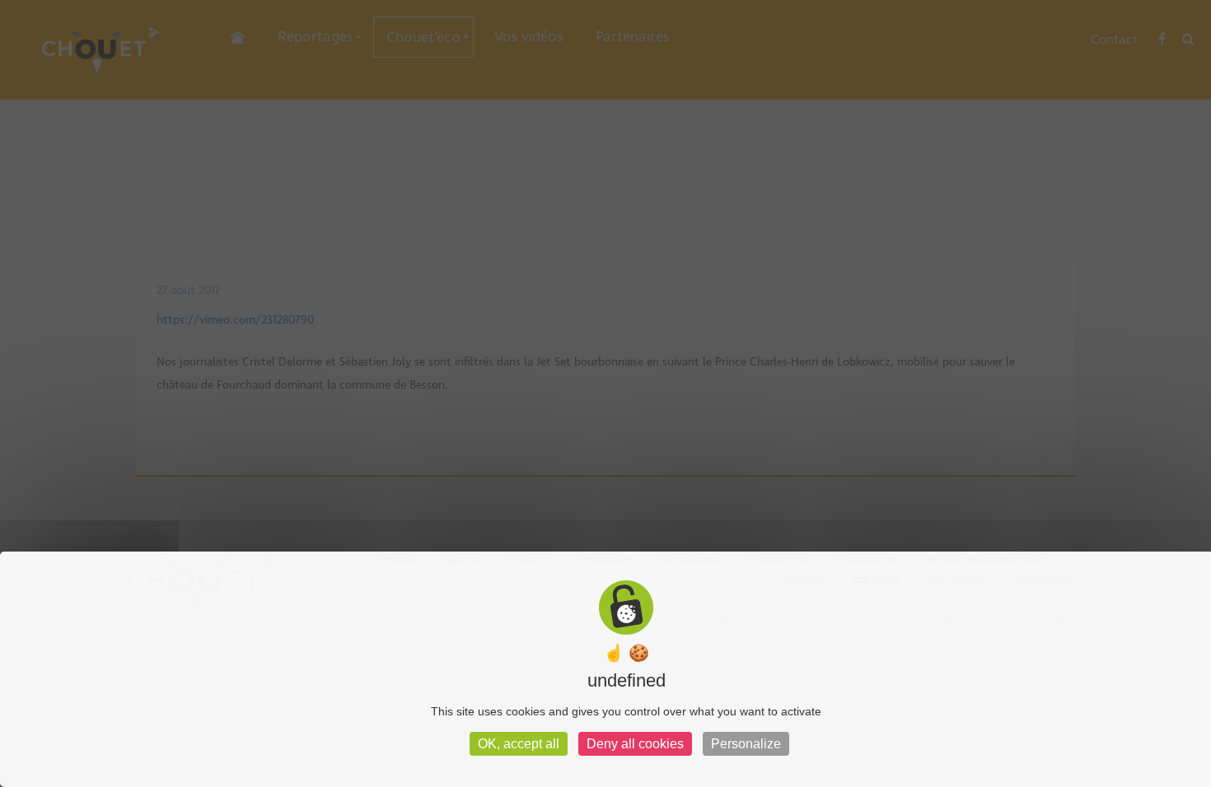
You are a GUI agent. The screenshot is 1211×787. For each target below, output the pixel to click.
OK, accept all (518, 744)
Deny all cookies (635, 744)
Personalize (746, 744)
